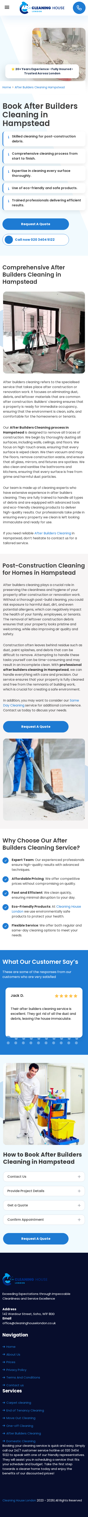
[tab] (8, 1038)
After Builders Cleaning (52, 533)
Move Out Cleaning (20, 1418)
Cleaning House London (19, 1500)
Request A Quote (35, 224)
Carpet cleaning (18, 1402)
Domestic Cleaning (20, 1441)
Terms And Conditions (23, 1377)
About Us (13, 1354)
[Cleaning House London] (42, 8)
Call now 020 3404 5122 (35, 239)
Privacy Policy (16, 1370)
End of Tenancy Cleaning (25, 1410)
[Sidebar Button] (6, 8)
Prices (10, 1362)
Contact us (15, 1385)
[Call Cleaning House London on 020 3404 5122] (79, 8)
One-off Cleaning (19, 1426)
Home (11, 1346)
